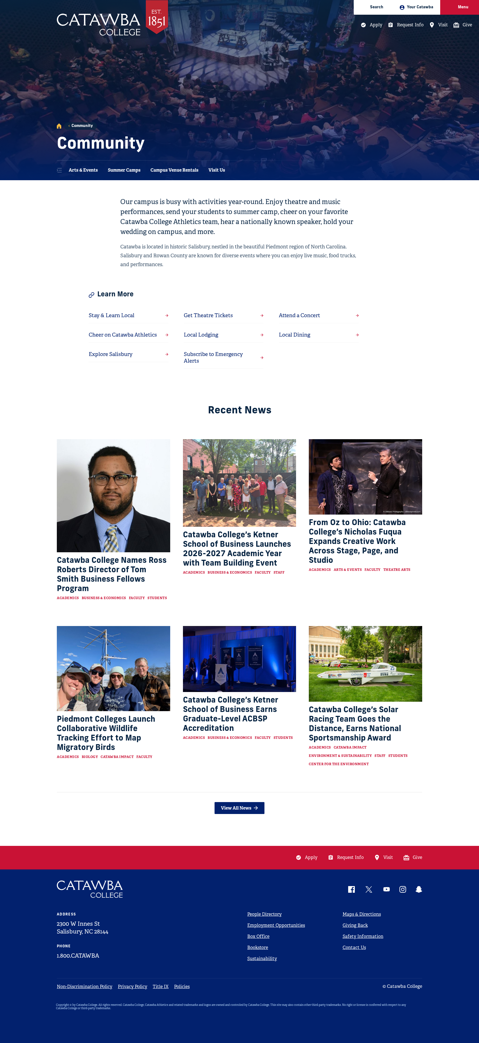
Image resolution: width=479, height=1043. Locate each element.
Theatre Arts (397, 570)
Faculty (137, 598)
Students (157, 598)
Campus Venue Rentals (174, 170)
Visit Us (216, 170)
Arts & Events (83, 170)
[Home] (59, 126)
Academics (68, 598)
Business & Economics (104, 598)
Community (82, 126)
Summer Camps (124, 170)
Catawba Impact (117, 757)
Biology (90, 757)
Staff (279, 572)
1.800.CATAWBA (78, 955)
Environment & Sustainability (340, 756)
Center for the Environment (339, 764)
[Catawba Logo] (90, 889)
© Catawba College (402, 986)
